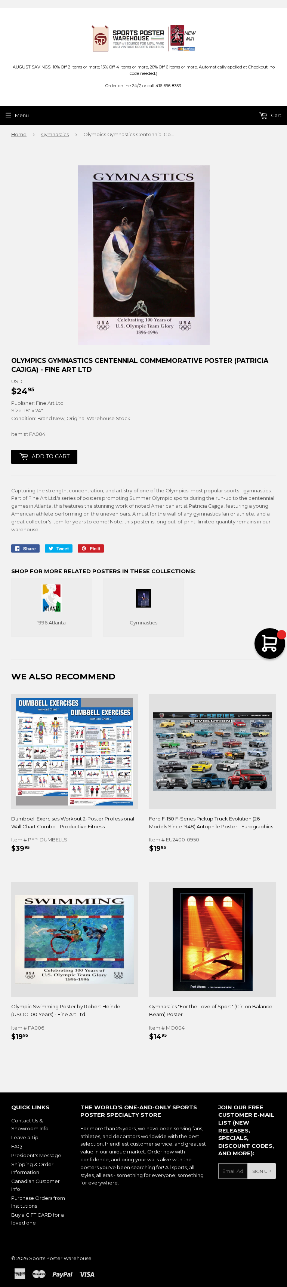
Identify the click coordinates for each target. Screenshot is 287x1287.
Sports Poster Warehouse (60, 1258)
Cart (275, 115)
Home (19, 134)
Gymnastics (55, 134)
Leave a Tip (24, 1137)
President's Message (36, 1155)
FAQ (16, 1146)
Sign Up (261, 1171)
